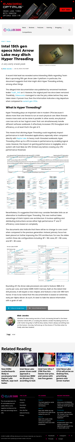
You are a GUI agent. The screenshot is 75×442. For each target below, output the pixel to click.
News (9, 41)
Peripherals (60, 410)
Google (60, 439)
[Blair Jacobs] (10, 321)
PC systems (60, 420)
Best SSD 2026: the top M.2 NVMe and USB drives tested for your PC (46, 412)
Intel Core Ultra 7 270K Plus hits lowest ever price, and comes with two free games (46, 374)
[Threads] (46, 439)
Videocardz (20, 95)
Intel (3, 41)
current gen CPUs (30, 101)
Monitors (59, 400)
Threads (50, 439)
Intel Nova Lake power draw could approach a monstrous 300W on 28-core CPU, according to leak (28, 375)
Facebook (51, 435)
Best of (40, 400)
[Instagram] (57, 435)
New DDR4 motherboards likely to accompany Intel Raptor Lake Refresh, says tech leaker (9, 376)
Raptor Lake (21, 138)
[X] (69, 435)
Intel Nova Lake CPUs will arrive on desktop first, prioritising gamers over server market (65, 375)
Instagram (63, 435)
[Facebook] (46, 435)
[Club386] (12, 30)
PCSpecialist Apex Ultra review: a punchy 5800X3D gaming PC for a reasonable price (65, 425)
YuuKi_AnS (15, 92)
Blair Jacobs (7, 69)
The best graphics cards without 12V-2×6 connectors (46, 404)
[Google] (56, 439)
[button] (69, 30)
